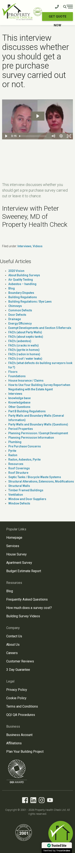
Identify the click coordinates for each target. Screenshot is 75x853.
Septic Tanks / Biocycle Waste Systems (34, 477)
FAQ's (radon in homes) (24, 354)
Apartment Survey (19, 563)
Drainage (14, 319)
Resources (15, 464)
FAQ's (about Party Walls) (25, 332)
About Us (13, 645)
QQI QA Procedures (20, 715)
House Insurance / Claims (26, 380)
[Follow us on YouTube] (50, 801)
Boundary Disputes (21, 292)
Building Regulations (22, 297)
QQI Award (17, 771)
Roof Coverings (19, 468)
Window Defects (19, 503)
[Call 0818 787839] (57, 7)
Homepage (14, 538)
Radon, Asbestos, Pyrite (24, 459)
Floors (13, 371)
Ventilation (15, 494)
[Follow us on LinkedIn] (33, 801)
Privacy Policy (16, 690)
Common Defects (20, 310)
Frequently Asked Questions (27, 599)
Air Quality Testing (20, 279)
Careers (12, 653)
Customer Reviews (20, 661)
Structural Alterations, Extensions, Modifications (41, 481)
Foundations (17, 376)
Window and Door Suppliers (27, 499)
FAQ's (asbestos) (19, 341)
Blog (11, 288)
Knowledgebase (19, 402)
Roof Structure (18, 472)
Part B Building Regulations (27, 411)
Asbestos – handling (22, 284)
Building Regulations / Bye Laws (30, 301)
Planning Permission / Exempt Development (38, 433)
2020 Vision (16, 270)
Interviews (24, 246)
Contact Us (14, 636)
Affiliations (14, 743)
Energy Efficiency (20, 323)
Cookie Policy (16, 698)
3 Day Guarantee (18, 670)
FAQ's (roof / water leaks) (25, 358)
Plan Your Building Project (25, 752)
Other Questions (19, 407)
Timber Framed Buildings (25, 490)
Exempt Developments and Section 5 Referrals (39, 328)
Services (12, 546)
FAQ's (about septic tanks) (25, 336)
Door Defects (17, 314)
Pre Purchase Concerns (24, 446)
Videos (37, 246)
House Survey (16, 554)
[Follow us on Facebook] (25, 801)
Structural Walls (19, 486)
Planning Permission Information (31, 437)
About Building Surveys (24, 275)
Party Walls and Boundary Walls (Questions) (38, 424)
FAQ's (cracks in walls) (23, 345)
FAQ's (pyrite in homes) (24, 349)
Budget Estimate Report (23, 571)
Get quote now (57, 18)
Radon (12, 455)
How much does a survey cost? (29, 608)
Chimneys (15, 306)
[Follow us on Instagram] (42, 801)
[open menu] (68, 7)
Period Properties (20, 428)
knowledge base (19, 398)
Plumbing (14, 442)
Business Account (19, 735)
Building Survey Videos (23, 616)
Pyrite (12, 450)
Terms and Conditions (22, 706)
